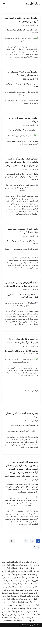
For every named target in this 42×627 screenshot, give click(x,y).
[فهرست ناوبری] (4, 3)
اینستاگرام (24, 602)
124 (11, 541)
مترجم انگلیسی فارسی (29, 571)
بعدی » (36, 547)
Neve (38, 625)
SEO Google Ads (28, 621)
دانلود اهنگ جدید (8, 562)
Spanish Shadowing (28, 574)
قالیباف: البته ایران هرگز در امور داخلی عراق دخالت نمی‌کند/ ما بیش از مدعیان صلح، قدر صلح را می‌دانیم (21, 162)
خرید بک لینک (31, 562)
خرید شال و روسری (26, 608)
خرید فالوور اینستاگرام (11, 571)
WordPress (26, 625)
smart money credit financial (18, 605)
